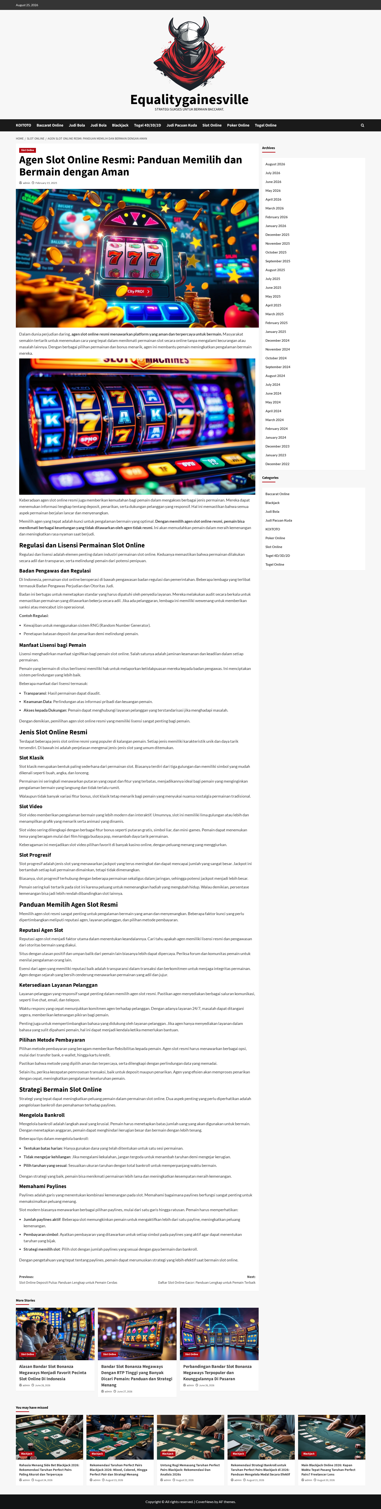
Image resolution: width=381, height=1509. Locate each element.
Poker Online (238, 125)
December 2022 (277, 464)
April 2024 (273, 411)
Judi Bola (77, 125)
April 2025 (273, 305)
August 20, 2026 (326, 1480)
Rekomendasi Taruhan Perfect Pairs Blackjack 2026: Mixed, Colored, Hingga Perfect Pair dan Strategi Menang (118, 1470)
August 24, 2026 (43, 1480)
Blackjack (120, 125)
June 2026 (273, 182)
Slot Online (212, 125)
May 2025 (273, 296)
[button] (362, 125)
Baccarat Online (50, 125)
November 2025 (277, 243)
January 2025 (275, 332)
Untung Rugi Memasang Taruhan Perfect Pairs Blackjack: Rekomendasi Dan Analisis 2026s (190, 1470)
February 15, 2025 (46, 183)
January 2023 (275, 455)
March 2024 (274, 420)
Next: (207, 1279)
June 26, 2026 (206, 1385)
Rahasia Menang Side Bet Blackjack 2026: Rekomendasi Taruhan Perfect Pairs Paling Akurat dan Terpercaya (49, 1470)
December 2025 (277, 235)
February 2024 (276, 429)
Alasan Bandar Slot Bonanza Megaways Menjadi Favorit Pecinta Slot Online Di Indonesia (52, 1373)
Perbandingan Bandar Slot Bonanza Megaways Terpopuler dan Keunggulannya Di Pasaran (217, 1373)
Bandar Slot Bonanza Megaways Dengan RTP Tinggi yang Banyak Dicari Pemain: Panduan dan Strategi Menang (136, 1376)
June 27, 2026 (124, 1391)
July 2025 (272, 279)
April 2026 (273, 199)
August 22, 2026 (185, 1480)
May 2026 (273, 190)
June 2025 (273, 287)
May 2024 (273, 402)
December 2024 (277, 340)
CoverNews (205, 1502)
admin (26, 183)
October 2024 (276, 358)
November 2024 (277, 349)
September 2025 (277, 261)
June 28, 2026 (42, 1385)
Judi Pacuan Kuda (181, 125)
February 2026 (276, 217)
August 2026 (275, 164)
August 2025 (275, 270)
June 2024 (273, 393)
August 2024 (275, 376)
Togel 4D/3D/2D (147, 125)
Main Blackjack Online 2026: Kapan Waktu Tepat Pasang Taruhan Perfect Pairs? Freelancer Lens (328, 1470)
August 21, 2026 (255, 1480)
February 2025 (276, 323)
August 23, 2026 (114, 1480)
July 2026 (272, 173)
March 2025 (274, 314)
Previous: (68, 1279)
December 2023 (277, 446)
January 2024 (275, 437)
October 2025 (276, 252)
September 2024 (277, 367)
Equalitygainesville (189, 100)
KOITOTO (23, 125)
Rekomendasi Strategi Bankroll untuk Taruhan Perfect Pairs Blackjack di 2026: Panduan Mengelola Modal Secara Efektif (260, 1470)
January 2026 (275, 226)
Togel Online (265, 125)
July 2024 (272, 384)
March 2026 (274, 208)
